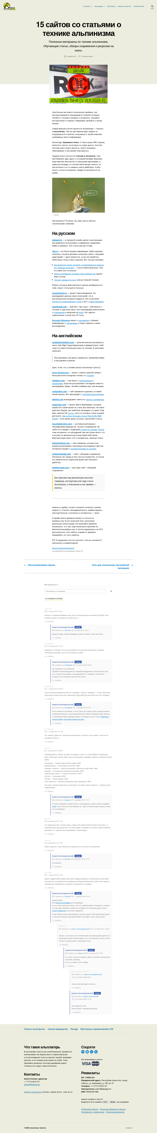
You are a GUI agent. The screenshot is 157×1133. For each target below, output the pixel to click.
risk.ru (55, 251)
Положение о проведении (92, 1111)
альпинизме (57, 383)
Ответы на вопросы (34, 1028)
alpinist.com (58, 399)
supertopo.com (59, 404)
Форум (101, 429)
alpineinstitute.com (61, 443)
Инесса (80, 953)
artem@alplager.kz (32, 1084)
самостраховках (96, 301)
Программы (98, 6)
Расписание (111, 6)
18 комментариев (87, 56)
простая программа (62, 903)
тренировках (72, 323)
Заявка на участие (124, 6)
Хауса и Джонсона (59, 910)
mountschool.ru (59, 293)
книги (81, 312)
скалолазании (85, 380)
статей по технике (89, 429)
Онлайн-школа (138, 6)
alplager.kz (57, 240)
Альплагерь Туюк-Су (38, 1128)
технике (90, 375)
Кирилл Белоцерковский (63, 548)
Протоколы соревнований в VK (96, 1028)
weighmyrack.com (60, 467)
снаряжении (59, 312)
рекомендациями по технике (83, 448)
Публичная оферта (89, 1109)
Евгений (68, 896)
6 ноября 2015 (71, 56)
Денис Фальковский (91, 996)
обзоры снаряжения (95, 399)
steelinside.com (59, 306)
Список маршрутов (58, 1028)
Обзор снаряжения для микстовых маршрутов (74, 273)
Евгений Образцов (61, 320)
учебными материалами (93, 394)
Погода (74, 1028)
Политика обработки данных (113, 1109)
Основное (86, 6)
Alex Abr (68, 630)
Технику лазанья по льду (65, 279)
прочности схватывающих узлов (66, 301)
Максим (48, 748)
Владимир (68, 665)
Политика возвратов (115, 1111)
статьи (71, 413)
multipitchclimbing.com (63, 342)
